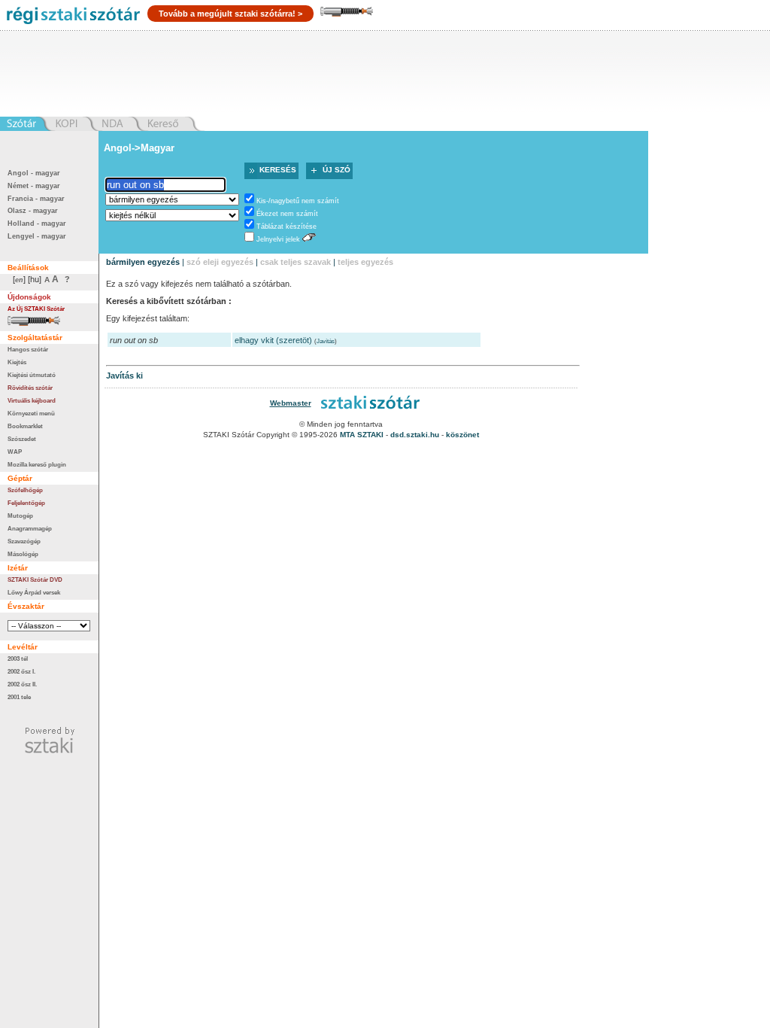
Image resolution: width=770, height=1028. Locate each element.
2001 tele (19, 697)
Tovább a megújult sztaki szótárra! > (230, 13)
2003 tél (18, 658)
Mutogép (20, 515)
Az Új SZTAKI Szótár (36, 308)
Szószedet (22, 439)
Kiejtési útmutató (32, 375)
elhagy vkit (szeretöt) (273, 340)
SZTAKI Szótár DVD (35, 579)
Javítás (326, 341)
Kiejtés (17, 362)
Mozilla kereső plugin (37, 464)
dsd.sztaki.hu (414, 434)
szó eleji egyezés (219, 261)
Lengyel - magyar (37, 236)
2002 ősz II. (22, 684)
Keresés (277, 170)
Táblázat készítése (286, 226)
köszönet (462, 434)
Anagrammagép (30, 528)
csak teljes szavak (295, 261)
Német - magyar (34, 186)
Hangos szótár (28, 349)
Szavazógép (24, 541)
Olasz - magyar (33, 210)
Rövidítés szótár (30, 387)
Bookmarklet (25, 426)
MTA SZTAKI (361, 434)
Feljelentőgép (26, 502)
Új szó (336, 170)
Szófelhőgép (25, 490)
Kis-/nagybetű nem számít (297, 201)
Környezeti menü (31, 413)
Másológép (23, 554)
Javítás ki (124, 375)
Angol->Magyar (139, 148)
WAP (15, 451)
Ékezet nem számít (287, 213)
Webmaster (290, 403)
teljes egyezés (365, 261)
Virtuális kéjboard (32, 400)
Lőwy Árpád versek (34, 592)
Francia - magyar (36, 198)
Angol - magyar (34, 173)
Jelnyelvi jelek (278, 239)
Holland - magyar (37, 223)
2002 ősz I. (21, 671)
